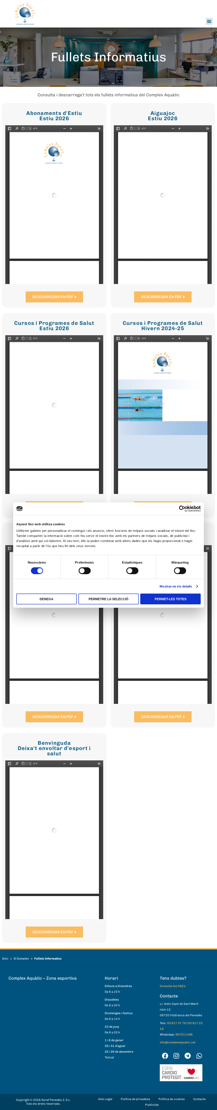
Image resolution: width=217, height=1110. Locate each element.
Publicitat (152, 1105)
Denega (46, 599)
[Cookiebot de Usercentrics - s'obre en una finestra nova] (182, 508)
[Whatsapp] (199, 1055)
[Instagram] (176, 1055)
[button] (209, 21)
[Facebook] (165, 1055)
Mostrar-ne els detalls (176, 586)
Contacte (199, 1099)
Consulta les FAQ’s (173, 986)
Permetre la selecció (108, 599)
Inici (5, 958)
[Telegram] (187, 1055)
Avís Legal (105, 1099)
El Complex (21, 958)
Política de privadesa (135, 1099)
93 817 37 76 (176, 1023)
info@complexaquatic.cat (177, 1042)
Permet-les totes (170, 599)
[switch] (85, 570)
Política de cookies (172, 1099)
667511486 (184, 1034)
